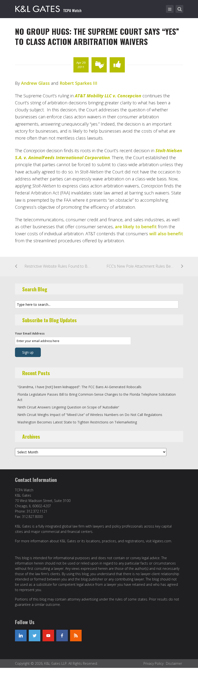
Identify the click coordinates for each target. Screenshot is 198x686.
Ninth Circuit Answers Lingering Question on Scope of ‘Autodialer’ (68, 407)
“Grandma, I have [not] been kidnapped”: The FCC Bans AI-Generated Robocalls (79, 387)
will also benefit (166, 233)
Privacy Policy (153, 663)
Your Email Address (30, 333)
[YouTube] (48, 635)
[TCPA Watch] (49, 8)
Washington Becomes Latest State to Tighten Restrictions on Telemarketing (77, 422)
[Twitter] (34, 635)
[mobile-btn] (170, 9)
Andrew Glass (35, 83)
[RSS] (76, 635)
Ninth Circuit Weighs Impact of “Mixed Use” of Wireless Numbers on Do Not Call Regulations (89, 414)
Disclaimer (174, 663)
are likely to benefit (136, 226)
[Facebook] (62, 635)
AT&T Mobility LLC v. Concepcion (108, 96)
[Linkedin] (21, 635)
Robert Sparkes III (78, 83)
